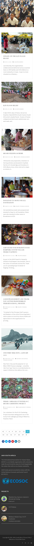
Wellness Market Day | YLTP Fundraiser (17, 518)
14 (3, 435)
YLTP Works (12, 507)
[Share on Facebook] (3, 441)
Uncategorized (18, 62)
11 (20, 431)
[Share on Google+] (9, 441)
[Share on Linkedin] (16, 441)
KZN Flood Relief (10, 105)
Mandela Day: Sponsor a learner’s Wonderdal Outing (19, 498)
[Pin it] (12, 441)
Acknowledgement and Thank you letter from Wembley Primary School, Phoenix (16, 301)
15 (7, 435)
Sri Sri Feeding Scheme (13, 153)
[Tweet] (6, 441)
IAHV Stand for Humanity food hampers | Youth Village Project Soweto (16, 250)
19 (23, 435)
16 (11, 435)
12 (23, 431)
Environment (22, 407)
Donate (18, 157)
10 (16, 431)
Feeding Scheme (25, 157)
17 (15, 435)
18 (19, 435)
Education (24, 358)
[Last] (26, 434)
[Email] (19, 441)
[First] (3, 431)
